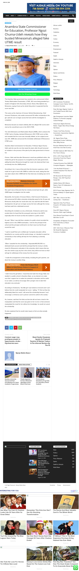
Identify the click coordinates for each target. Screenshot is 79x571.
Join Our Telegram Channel (27, 89)
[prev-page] (47, 365)
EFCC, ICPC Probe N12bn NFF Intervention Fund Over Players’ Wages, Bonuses (62, 158)
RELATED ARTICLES (11, 364)
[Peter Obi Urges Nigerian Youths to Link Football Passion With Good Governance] (33, 463)
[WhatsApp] (20, 51)
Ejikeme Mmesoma (36, 317)
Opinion (55, 69)
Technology (56, 90)
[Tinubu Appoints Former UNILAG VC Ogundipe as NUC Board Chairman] (27, 372)
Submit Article (56, 15)
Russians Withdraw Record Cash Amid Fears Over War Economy (62, 146)
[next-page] (49, 365)
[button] (73, 15)
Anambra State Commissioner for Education (20, 317)
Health (55, 56)
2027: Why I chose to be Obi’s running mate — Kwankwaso (61, 198)
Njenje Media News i (11, 45)
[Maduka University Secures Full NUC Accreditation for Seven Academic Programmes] (12, 372)
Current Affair (22, 15)
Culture (55, 39)
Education (11, 19)
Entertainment (57, 49)
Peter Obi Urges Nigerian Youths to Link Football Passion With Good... (43, 463)
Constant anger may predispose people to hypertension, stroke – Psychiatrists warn (13, 340)
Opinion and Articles (59, 73)
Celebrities (56, 32)
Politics (38, 15)
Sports (32, 15)
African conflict (57, 25)
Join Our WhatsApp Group (27, 94)
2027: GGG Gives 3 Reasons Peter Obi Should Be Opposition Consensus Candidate (63, 230)
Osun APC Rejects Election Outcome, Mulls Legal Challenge (62, 211)
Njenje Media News (10, 319)
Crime (55, 35)
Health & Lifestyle (58, 59)
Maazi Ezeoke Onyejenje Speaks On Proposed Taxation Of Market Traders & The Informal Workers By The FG (40, 341)
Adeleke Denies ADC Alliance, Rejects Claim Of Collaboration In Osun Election (62, 185)
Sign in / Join (6, 2)
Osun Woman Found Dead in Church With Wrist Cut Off (63, 216)
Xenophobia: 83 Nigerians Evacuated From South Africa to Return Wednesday (63, 222)
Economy (56, 42)
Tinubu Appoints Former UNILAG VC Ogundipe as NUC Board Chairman (26, 381)
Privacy (59, 485)
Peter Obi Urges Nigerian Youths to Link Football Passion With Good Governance (63, 111)
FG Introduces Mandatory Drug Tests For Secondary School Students (42, 381)
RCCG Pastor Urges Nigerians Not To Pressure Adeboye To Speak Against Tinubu (63, 192)
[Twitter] (11, 51)
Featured (55, 52)
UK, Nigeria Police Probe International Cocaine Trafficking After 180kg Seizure (62, 140)
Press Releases (57, 79)
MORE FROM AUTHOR (24, 364)
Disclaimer (52, 485)
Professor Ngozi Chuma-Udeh (23, 319)
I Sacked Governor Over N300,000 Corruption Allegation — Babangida (63, 164)
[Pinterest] (16, 51)
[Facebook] (7, 51)
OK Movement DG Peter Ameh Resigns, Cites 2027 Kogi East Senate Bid (62, 178)
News (12, 15)
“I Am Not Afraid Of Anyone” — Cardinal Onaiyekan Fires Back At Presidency (62, 170)
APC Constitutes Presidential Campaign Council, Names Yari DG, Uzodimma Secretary (63, 104)
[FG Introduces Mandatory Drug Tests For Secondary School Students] (43, 372)
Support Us (65, 15)
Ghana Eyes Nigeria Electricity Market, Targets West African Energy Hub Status (63, 126)
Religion (55, 83)
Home (7, 15)
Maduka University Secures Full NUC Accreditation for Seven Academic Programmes (12, 381)
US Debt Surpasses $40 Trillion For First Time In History (63, 152)
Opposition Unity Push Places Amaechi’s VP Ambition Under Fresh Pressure (63, 205)
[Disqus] (27, 413)
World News (46, 15)
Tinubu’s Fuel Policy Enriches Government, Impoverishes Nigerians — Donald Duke (63, 133)
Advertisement (66, 485)
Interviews (56, 62)
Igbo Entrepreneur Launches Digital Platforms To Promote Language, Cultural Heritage (63, 118)
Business (56, 28)
